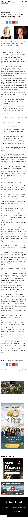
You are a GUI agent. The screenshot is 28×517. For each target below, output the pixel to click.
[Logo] (14, 503)
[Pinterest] (13, 22)
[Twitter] (10, 22)
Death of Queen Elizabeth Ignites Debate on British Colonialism (21, 372)
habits (13, 360)
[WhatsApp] (16, 22)
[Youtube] (19, 512)
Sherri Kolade (5, 18)
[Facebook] (7, 22)
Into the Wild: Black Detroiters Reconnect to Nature (6, 372)
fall (5, 360)
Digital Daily (8, 12)
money (16, 360)
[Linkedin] (14, 512)
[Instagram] (11, 512)
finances (9, 360)
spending (20, 360)
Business (3, 12)
